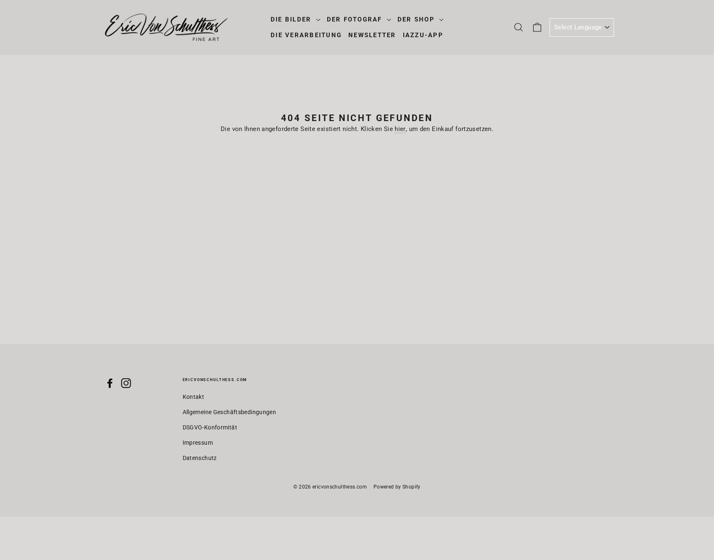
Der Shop (417, 19)
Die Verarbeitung (306, 35)
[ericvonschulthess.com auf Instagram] (126, 382)
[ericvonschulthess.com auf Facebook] (110, 382)
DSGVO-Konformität (210, 427)
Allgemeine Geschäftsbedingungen (229, 412)
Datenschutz (200, 458)
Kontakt (194, 396)
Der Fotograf (356, 19)
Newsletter (372, 35)
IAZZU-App (423, 35)
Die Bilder (292, 19)
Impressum (198, 442)
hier (400, 129)
